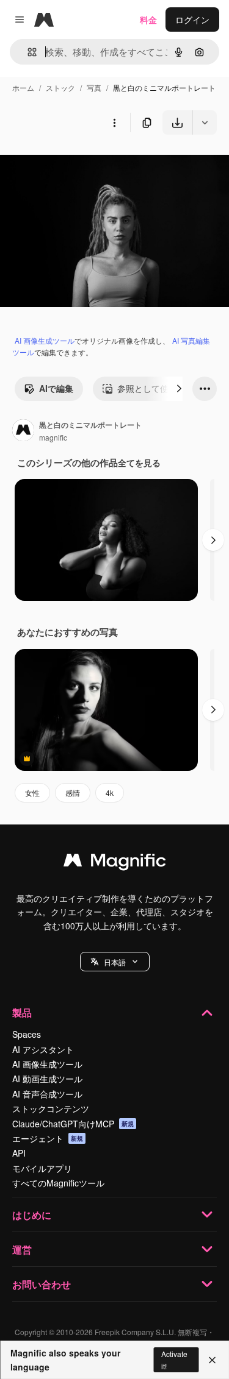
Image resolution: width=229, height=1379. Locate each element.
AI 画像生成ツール (45, 340)
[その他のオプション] (114, 122)
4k (110, 792)
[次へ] (179, 389)
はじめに (31, 1215)
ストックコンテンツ (50, 1108)
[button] (115, 961)
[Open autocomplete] (27, 52)
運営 (22, 1250)
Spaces (26, 1034)
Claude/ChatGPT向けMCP (73, 1124)
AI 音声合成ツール (47, 1094)
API (19, 1153)
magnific (53, 437)
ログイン (192, 19)
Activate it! (174, 1359)
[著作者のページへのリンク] (23, 431)
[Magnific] (115, 863)
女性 (32, 792)
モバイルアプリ (42, 1168)
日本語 (115, 962)
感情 (72, 792)
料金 (148, 19)
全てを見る (139, 462)
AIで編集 (56, 388)
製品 (22, 1012)
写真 (94, 87)
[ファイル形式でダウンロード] (204, 122)
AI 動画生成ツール (47, 1078)
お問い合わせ (41, 1284)
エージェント (47, 1138)
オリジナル (84, 163)
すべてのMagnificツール (58, 1183)
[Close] (212, 1360)
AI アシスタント (43, 1049)
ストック (60, 87)
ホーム (23, 87)
